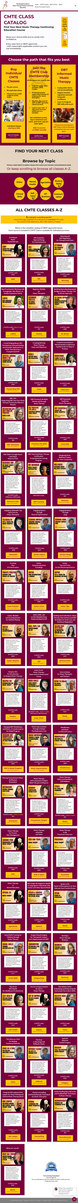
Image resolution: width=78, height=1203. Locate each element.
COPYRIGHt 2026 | (17, 1200)
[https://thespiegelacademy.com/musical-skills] (58, 182)
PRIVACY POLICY (30, 1200)
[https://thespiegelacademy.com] (5, 6)
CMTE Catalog (44, 4)
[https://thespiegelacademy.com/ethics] (19, 182)
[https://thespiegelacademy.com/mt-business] (45, 194)
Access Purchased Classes (42, 7)
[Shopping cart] (75, 5)
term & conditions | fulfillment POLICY (52, 1200)
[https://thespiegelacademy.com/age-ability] (45, 182)
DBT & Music (54, 4)
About (61, 4)
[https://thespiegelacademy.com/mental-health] (32, 182)
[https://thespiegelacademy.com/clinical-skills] (19, 194)
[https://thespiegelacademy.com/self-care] (32, 194)
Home (37, 4)
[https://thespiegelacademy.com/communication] (58, 194)
